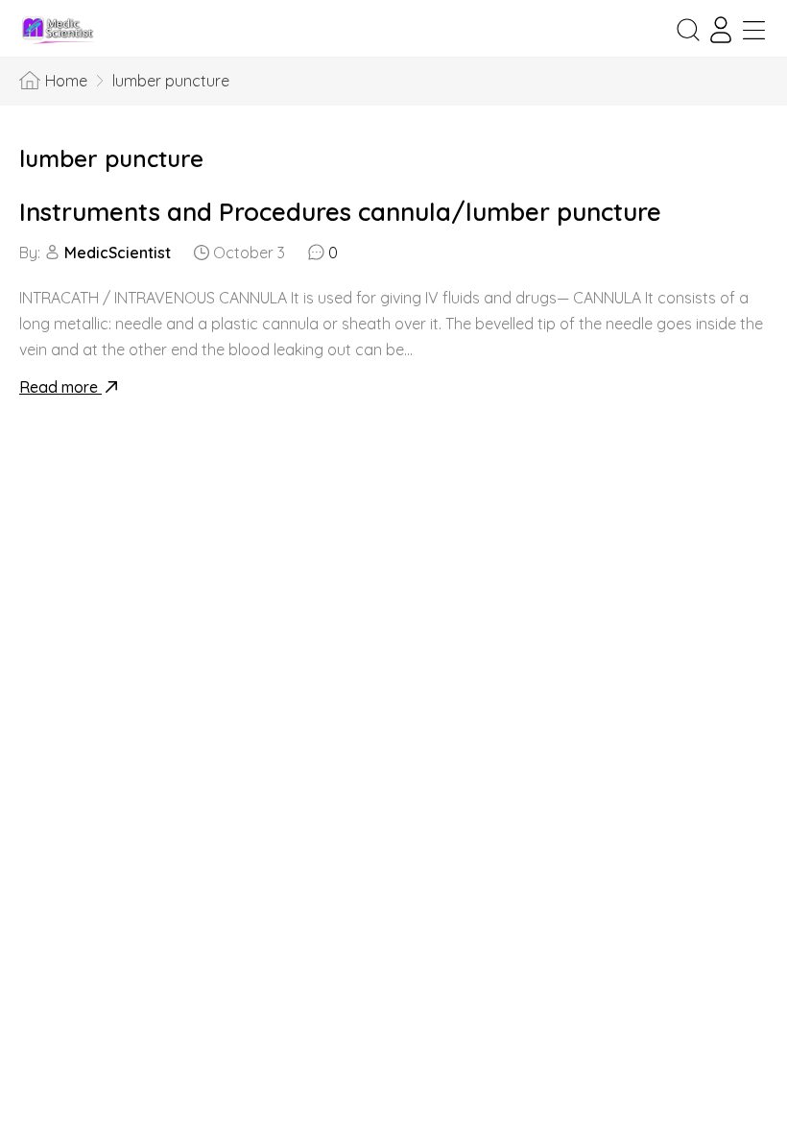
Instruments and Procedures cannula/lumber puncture (340, 212)
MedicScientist (117, 252)
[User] (720, 29)
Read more (60, 387)
